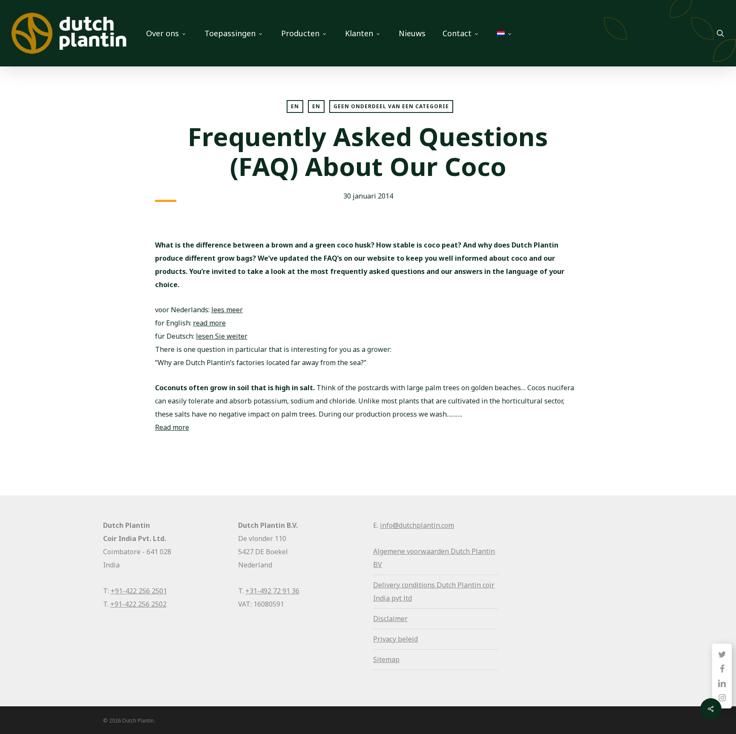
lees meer (227, 309)
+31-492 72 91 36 (272, 591)
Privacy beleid (395, 639)
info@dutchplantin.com (417, 525)
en (316, 106)
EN (295, 106)
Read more (172, 427)
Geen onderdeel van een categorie (391, 106)
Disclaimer (390, 618)
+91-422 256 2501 (139, 591)
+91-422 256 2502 (138, 604)
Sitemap (386, 659)
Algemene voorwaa (403, 551)
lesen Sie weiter (221, 336)
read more (209, 323)
